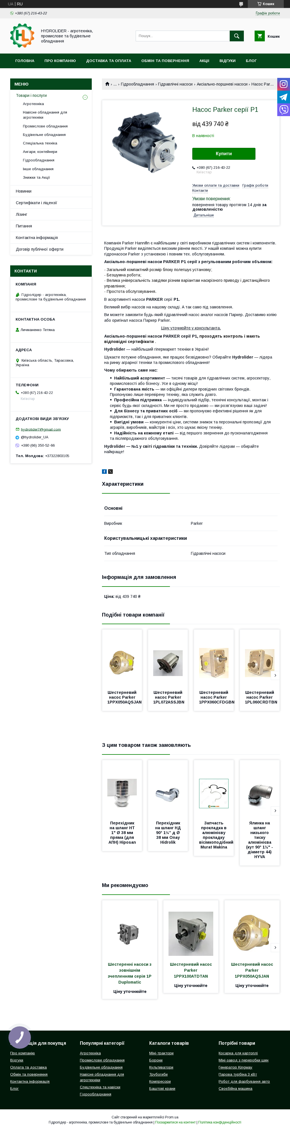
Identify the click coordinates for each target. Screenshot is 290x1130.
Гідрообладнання (137, 84)
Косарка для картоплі (238, 1053)
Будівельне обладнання (44, 135)
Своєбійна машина (235, 1088)
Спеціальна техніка (40, 143)
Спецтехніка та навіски (100, 1087)
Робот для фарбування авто (244, 1081)
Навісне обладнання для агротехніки (45, 115)
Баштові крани (162, 1088)
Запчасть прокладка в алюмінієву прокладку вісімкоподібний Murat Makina (216, 835)
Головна (24, 61)
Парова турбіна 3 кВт (238, 1074)
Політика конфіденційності (219, 1122)
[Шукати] (237, 36)
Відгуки (227, 61)
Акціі (204, 61)
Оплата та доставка (28, 1067)
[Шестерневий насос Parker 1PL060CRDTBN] (260, 658)
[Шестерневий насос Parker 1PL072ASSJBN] (168, 658)
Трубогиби (158, 1074)
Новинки (23, 191)
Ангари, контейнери (40, 152)
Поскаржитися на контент (175, 1122)
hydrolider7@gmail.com (41, 429)
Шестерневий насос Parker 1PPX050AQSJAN (124, 697)
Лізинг (21, 214)
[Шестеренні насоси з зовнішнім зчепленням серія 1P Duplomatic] (129, 928)
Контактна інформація (37, 237)
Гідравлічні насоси (175, 84)
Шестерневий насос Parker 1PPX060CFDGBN (216, 697)
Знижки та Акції (36, 177)
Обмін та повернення (165, 61)
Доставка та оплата (108, 61)
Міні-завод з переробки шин (243, 1060)
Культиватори (161, 1067)
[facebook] (104, 472)
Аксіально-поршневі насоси (222, 84)
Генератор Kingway (235, 1067)
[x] (110, 472)
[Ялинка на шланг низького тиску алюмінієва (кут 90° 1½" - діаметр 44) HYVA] (260, 788)
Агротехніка (33, 104)
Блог (251, 61)
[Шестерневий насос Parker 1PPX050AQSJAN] (122, 658)
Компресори (160, 1081)
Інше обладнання (38, 169)
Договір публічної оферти (39, 249)
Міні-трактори (161, 1053)
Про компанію (60, 61)
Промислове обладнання (45, 126)
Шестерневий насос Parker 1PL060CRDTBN (261, 697)
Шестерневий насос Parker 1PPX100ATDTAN (191, 970)
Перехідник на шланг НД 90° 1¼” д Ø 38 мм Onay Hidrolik (168, 833)
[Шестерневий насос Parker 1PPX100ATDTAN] (190, 928)
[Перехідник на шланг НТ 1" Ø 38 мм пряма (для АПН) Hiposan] (122, 788)
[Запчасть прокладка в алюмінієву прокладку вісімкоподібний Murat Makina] (214, 788)
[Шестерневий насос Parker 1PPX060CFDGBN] (214, 658)
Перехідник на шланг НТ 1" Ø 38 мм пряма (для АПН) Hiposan (122, 833)
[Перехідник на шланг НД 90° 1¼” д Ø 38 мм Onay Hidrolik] (168, 788)
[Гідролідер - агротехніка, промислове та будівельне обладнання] (22, 46)
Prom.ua (171, 1117)
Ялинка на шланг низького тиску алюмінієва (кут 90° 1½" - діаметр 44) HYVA (260, 840)
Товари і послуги (31, 95)
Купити (224, 153)
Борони (156, 1060)
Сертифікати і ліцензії (36, 203)
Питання (24, 226)
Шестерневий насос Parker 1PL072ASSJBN (168, 697)
